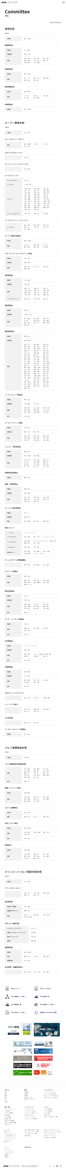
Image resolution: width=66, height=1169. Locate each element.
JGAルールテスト (8, 1124)
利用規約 (6, 1154)
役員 (5, 1093)
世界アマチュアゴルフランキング (51, 1131)
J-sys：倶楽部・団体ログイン (30, 1129)
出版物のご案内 (8, 1118)
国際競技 (26, 1095)
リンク (6, 1147)
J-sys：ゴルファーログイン (30, 1131)
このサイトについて (9, 1152)
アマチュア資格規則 (9, 1113)
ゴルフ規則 (7, 1111)
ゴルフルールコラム (9, 1109)
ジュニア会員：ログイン (29, 1133)
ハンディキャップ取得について (31, 1113)
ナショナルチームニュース (10, 1134)
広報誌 (6, 1101)
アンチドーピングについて (50, 1133)
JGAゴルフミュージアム (49, 1135)
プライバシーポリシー (9, 1150)
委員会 (6, 1095)
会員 (5, 1097)
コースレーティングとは (29, 1116)
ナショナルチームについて (50, 1092)
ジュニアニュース (8, 1139)
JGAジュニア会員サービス (50, 1116)
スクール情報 (47, 1113)
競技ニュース (7, 1141)
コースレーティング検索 (29, 1118)
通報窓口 (6, 1156)
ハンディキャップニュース (10, 1137)
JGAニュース (7, 1132)
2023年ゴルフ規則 (9, 1120)
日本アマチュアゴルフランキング (51, 1129)
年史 (5, 1099)
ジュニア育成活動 (48, 1111)
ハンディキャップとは (29, 1109)
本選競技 (26, 1092)
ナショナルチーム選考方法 (50, 1093)
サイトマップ (7, 1149)
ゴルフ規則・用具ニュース (10, 1135)
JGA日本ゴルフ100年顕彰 (49, 1137)
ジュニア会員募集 (48, 1109)
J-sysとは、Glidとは (28, 1114)
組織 (5, 1092)
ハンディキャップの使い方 (30, 1111)
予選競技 (26, 1093)
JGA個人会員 (27, 1135)
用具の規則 (7, 1114)
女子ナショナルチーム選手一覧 (51, 1097)
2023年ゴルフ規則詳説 (9, 1122)
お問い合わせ (47, 1114)
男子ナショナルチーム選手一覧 (51, 1095)
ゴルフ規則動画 (8, 1116)
